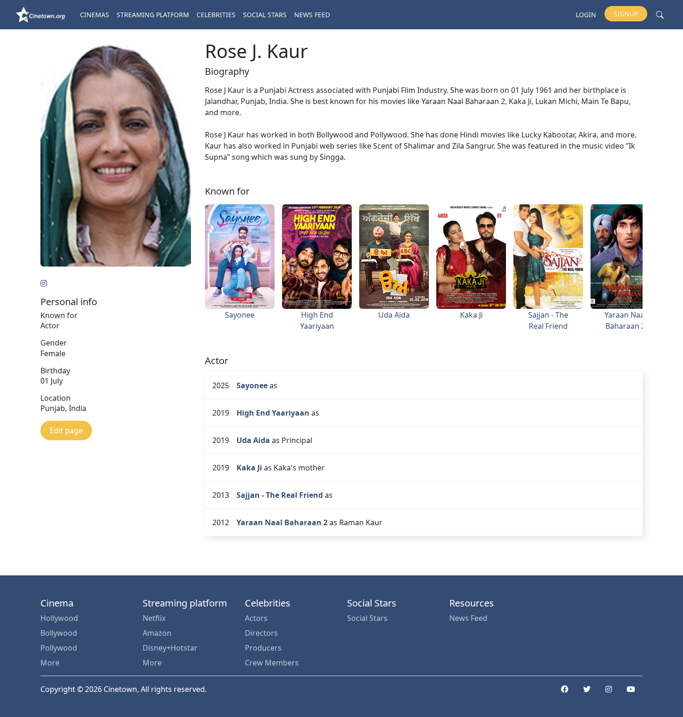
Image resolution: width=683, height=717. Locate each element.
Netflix (154, 618)
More (49, 663)
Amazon (157, 633)
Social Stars (265, 14)
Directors (261, 633)
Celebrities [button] (216, 14)
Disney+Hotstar (170, 648)
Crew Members (272, 663)
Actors (256, 618)
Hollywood (59, 618)
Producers (263, 648)
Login (586, 14)
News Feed (312, 14)
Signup (626, 13)
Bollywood (58, 633)
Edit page (66, 430)
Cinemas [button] (94, 14)
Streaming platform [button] (153, 14)
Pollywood (58, 648)
